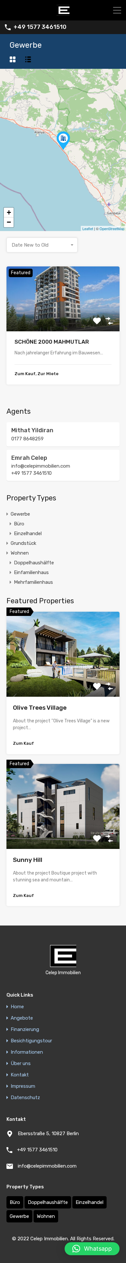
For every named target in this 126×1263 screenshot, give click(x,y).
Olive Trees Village (40, 707)
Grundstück (23, 543)
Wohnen (20, 553)
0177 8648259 (27, 439)
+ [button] (9, 212)
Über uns (21, 1063)
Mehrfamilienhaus (33, 582)
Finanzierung (25, 1029)
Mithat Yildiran (32, 430)
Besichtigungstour (31, 1040)
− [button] (9, 222)
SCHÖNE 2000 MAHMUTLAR (52, 341)
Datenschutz (25, 1097)
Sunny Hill (27, 860)
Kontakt (20, 1075)
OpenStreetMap (112, 228)
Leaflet (87, 228)
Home (17, 1006)
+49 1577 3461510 (40, 27)
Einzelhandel (28, 533)
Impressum (23, 1086)
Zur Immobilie (63, 318)
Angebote (22, 1018)
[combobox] (42, 245)
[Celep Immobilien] (63, 13)
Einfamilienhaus (31, 572)
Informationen (27, 1052)
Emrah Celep (29, 457)
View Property (63, 679)
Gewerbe (20, 514)
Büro (19, 524)
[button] (92, 1248)
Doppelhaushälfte (34, 563)
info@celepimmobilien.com (40, 466)
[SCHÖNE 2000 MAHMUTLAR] (63, 140)
